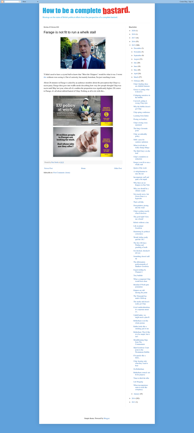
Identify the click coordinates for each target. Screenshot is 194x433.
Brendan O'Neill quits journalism (141, 285)
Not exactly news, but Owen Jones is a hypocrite (141, 196)
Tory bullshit (137, 275)
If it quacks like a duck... (139, 356)
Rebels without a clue (141, 222)
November (138, 52)
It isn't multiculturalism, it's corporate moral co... (141, 309)
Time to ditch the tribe (141, 378)
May (136, 70)
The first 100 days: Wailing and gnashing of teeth (140, 245)
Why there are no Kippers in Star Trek (141, 184)
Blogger (106, 418)
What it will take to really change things (141, 146)
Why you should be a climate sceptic (141, 189)
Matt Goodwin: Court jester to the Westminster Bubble (141, 349)
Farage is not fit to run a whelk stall (141, 163)
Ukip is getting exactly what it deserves (141, 212)
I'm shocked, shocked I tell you (141, 251)
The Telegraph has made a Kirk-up (140, 297)
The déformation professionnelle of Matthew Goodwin (141, 264)
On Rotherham (138, 369)
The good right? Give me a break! (141, 217)
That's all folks (138, 202)
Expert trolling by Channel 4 (139, 271)
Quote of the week (140, 168)
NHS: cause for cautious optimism (140, 140)
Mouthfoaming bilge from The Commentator (140, 342)
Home (83, 168)
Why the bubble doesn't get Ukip (141, 107)
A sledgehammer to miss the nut (140, 172)
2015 (134, 45)
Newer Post (48, 168)
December (138, 48)
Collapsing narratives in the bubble (141, 96)
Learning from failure (141, 115)
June (136, 66)
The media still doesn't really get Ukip (141, 302)
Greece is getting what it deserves (141, 90)
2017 (134, 38)
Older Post (118, 168)
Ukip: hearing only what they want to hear (140, 363)
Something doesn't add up (141, 257)
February (137, 81)
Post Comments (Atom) (61, 172)
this (45, 77)
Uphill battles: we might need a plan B (141, 316)
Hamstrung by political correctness (141, 232)
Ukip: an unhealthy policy (140, 135)
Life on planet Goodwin (138, 227)
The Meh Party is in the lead (141, 152)
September (138, 55)
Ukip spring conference (141, 112)
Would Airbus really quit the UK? (140, 238)
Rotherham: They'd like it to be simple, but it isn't (141, 334)
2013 (134, 402)
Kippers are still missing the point (140, 291)
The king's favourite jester (140, 129)
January (137, 394)
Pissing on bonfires (140, 119)
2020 (134, 30)
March (136, 77)
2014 (134, 398)
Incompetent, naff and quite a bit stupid (141, 178)
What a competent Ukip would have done (141, 280)
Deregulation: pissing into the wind (141, 206)
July (135, 62)
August (136, 59)
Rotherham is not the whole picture (140, 321)
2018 (134, 34)
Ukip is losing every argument (140, 123)
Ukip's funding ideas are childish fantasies (141, 85)
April (136, 73)
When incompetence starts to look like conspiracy (140, 387)
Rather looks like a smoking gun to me (141, 327)
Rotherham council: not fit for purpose (141, 373)
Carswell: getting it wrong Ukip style (140, 102)
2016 (134, 41)
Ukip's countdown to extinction (140, 157)
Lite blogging (138, 381)
